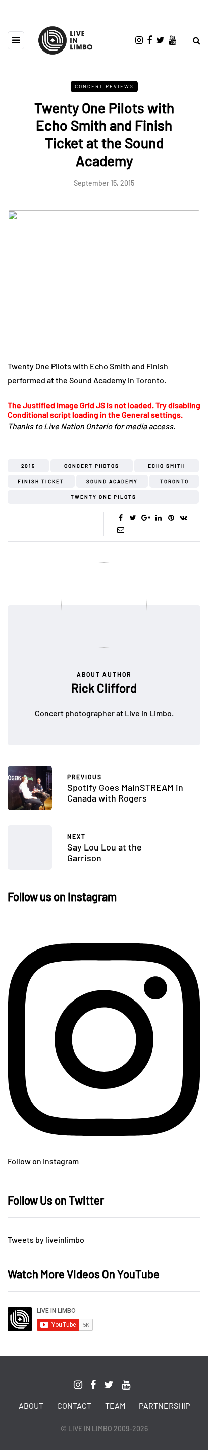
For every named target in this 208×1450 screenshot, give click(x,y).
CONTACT (74, 1405)
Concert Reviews (104, 86)
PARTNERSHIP (164, 1405)
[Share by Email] (120, 530)
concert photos (91, 466)
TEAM (115, 1405)
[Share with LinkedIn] (158, 518)
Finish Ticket (41, 481)
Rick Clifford (104, 688)
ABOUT (31, 1405)
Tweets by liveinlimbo (46, 1239)
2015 (28, 466)
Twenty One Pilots (103, 497)
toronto (174, 481)
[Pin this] (171, 518)
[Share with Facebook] (120, 518)
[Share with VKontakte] (183, 518)
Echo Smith (166, 466)
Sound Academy (112, 481)
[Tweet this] (133, 518)
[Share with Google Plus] (145, 518)
